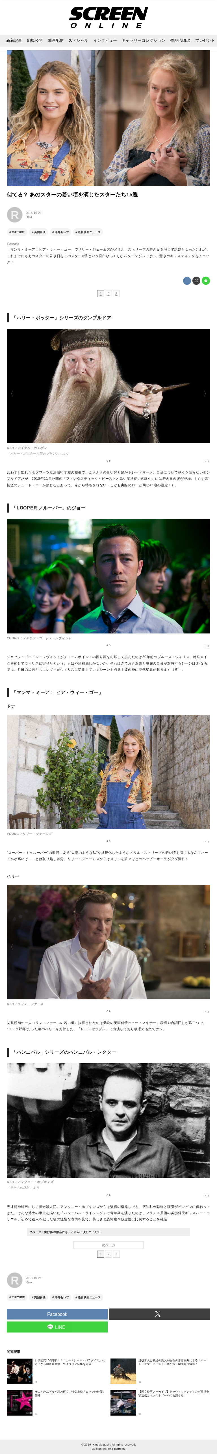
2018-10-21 (34, 212)
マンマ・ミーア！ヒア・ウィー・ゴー (40, 249)
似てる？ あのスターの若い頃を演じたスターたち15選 (72, 195)
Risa (29, 216)
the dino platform (114, 1448)
